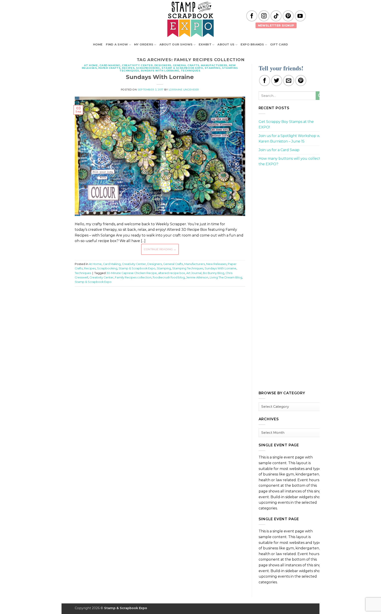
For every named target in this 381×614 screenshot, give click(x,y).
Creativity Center (137, 65)
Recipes (128, 67)
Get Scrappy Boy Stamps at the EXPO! (286, 125)
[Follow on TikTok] (276, 15)
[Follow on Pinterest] (288, 15)
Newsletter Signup (276, 25)
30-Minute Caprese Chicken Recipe (131, 273)
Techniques (190, 70)
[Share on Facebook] (264, 80)
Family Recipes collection (133, 277)
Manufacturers (214, 65)
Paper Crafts (109, 67)
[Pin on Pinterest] (300, 80)
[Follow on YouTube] (300, 15)
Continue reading (160, 249)
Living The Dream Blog (226, 277)
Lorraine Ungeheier (184, 89)
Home (98, 44)
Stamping (212, 67)
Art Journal (194, 273)
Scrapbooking (148, 67)
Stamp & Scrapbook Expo (182, 67)
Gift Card (279, 44)
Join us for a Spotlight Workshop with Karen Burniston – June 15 (292, 139)
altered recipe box (171, 273)
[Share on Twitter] (276, 80)
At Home (91, 65)
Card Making (109, 65)
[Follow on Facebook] (251, 15)
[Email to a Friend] (288, 80)
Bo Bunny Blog (213, 273)
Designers (162, 65)
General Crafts (186, 65)
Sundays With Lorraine (160, 70)
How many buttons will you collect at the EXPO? (292, 161)
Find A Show (117, 44)
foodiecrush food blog (169, 277)
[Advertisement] (160, 303)
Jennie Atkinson (197, 277)
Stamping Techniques (187, 268)
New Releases (216, 264)
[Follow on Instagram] (263, 15)
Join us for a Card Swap (279, 150)
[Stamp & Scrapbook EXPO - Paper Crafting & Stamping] (190, 19)
